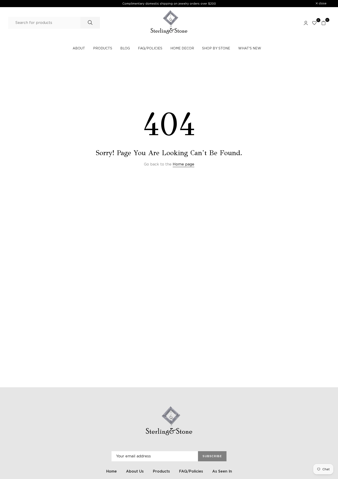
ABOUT (79, 48)
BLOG (125, 48)
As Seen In (222, 471)
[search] (90, 23)
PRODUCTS (102, 48)
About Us (135, 471)
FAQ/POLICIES (150, 48)
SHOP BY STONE (216, 48)
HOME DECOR (182, 48)
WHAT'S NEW (249, 48)
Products (161, 471)
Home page (183, 164)
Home (111, 471)
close (18, 3)
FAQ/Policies (191, 471)
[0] (314, 22)
